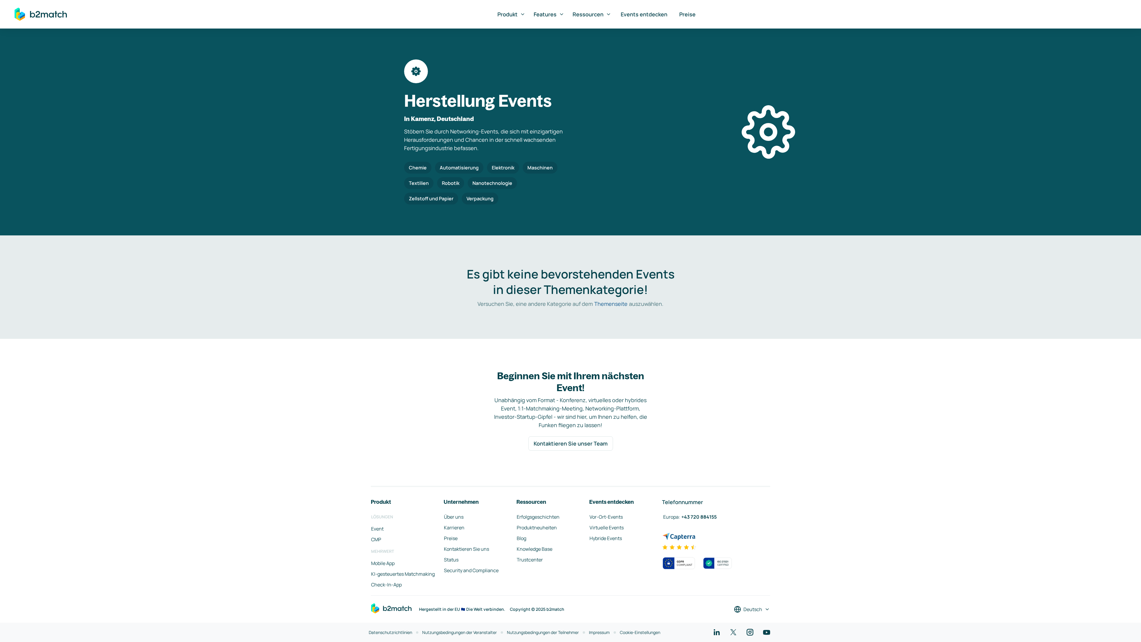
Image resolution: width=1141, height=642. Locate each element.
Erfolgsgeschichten (538, 517)
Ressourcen (588, 14)
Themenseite (611, 303)
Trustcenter (530, 559)
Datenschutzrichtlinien (390, 632)
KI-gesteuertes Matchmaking (403, 574)
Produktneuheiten (537, 527)
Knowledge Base (534, 549)
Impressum (599, 632)
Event (377, 528)
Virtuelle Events (607, 527)
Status (451, 559)
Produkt (507, 14)
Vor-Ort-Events (606, 517)
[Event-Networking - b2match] (40, 14)
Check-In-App (386, 584)
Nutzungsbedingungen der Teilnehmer (543, 632)
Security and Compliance (471, 570)
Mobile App (383, 563)
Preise (687, 14)
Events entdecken (644, 14)
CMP (376, 539)
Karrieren (454, 527)
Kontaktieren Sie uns (466, 549)
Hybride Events (606, 538)
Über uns (454, 517)
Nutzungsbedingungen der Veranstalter (459, 632)
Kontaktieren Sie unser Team (571, 443)
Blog (521, 538)
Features (545, 14)
